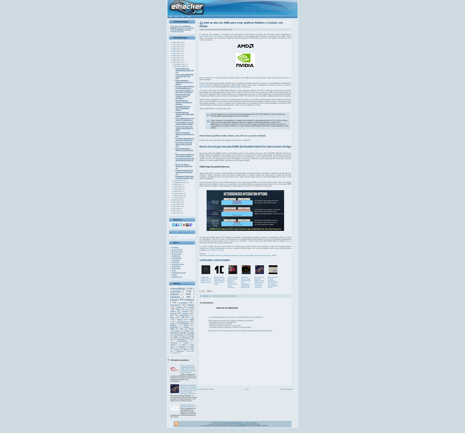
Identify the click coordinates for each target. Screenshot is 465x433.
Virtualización (183, 347)
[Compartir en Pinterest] (211, 291)
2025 (174, 44)
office (182, 329)
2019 (174, 58)
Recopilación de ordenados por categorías (182, 27)
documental (174, 342)
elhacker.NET (234, 422)
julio (175, 185)
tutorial (185, 311)
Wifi (183, 317)
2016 (174, 200)
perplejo (238, 87)
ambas (201, 85)
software (176, 294)
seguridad (176, 291)
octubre (177, 180)
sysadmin (186, 327)
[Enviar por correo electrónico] (200, 291)
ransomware (175, 305)
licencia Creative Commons (238, 425)
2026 (174, 42)
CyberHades (176, 260)
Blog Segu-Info (177, 254)
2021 (174, 53)
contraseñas (178, 334)
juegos (192, 332)
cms (175, 336)
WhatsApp (184, 315)
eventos (191, 336)
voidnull (174, 275)
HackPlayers (176, 256)
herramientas (185, 323)
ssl (171, 339)
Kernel (187, 330)
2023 (174, 49)
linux (178, 309)
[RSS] (176, 424)
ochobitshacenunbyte (179, 273)
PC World (223, 99)
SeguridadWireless (183, 341)
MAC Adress (190, 351)
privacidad (183, 303)
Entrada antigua (285, 389)
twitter (192, 319)
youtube (173, 323)
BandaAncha (176, 268)
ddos (172, 317)
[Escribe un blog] (203, 291)
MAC (176, 337)
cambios (215, 296)
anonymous (186, 337)
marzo (176, 193)
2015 (174, 202)
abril (176, 191)
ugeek (174, 270)
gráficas (221, 296)
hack (177, 330)
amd (210, 296)
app (192, 317)
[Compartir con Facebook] (208, 291)
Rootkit (184, 344)
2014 (174, 204)
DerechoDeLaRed (178, 264)
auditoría (187, 342)
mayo (176, 189)
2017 (174, 62)
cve (187, 309)
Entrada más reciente (207, 389)
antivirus (191, 329)
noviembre (178, 66)
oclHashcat (176, 353)
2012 (174, 209)
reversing (177, 349)
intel (226, 296)
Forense (191, 339)
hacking (185, 313)
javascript (173, 332)
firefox (186, 325)
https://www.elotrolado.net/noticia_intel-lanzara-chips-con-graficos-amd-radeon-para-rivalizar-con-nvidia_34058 (237, 255)
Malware (189, 299)
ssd (172, 315)
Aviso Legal (243, 424)
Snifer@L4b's (176, 266)
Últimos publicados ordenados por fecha (180, 30)
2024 (174, 47)
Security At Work (177, 249)
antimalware (180, 351)
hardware (176, 297)
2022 (174, 51)
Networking (174, 327)
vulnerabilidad (178, 288)
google (174, 299)
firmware (173, 325)
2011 (174, 211)
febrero (176, 195)
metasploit (182, 346)
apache (183, 332)
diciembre (177, 64)
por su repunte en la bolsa (214, 250)
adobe (172, 329)
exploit (179, 307)
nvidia (172, 311)
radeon (234, 296)
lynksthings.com (177, 277)
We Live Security (177, 251)
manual (173, 313)
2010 (174, 213)
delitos (192, 347)
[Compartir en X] (206, 291)
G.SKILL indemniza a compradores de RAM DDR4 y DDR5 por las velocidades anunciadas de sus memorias (188, 369)
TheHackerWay (177, 258)
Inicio (247, 389)
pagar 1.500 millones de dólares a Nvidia (214, 36)
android (191, 307)
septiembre (178, 182)
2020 (174, 55)
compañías (208, 85)
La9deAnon (175, 262)
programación (182, 322)
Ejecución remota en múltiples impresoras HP (188, 405)
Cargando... (174, 236)
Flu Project (175, 247)
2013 (174, 206)
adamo (186, 349)
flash (183, 336)
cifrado (180, 319)
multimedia (190, 334)
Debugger (173, 344)
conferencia (181, 339)
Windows (190, 305)
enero (176, 198)
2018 (174, 60)
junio (176, 187)
